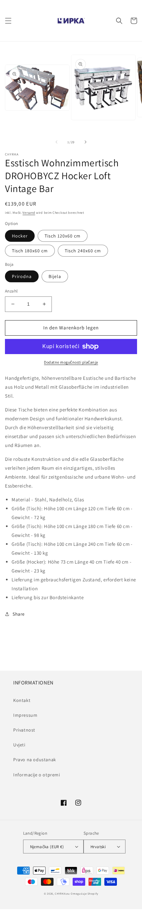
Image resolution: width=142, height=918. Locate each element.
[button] (8, 21)
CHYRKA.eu (62, 893)
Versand (28, 212)
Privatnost (24, 730)
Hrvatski (98, 846)
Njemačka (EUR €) (47, 846)
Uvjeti (19, 745)
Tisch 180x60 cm (30, 251)
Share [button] (19, 614)
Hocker (20, 236)
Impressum (25, 715)
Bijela (55, 276)
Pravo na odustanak (34, 760)
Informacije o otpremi (36, 775)
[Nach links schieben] (56, 142)
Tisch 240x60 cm (83, 251)
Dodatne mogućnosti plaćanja (71, 362)
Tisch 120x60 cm (63, 236)
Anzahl (11, 291)
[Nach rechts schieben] (85, 142)
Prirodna (22, 276)
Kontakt (21, 700)
